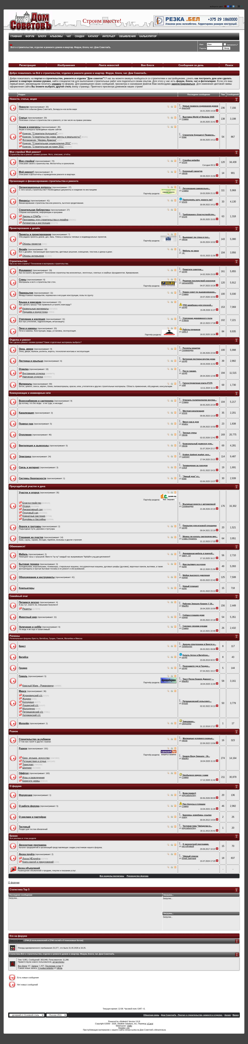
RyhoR (185, 703)
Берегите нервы (31, 780)
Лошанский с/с (30, 705)
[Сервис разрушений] (168, 285)
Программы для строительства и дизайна (45, 219)
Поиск (229, 65)
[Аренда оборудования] (168, 682)
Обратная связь (151, 1015)
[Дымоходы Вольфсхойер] (169, 334)
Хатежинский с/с (31, 715)
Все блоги (147, 65)
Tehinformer (187, 646)
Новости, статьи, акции (23, 99)
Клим (184, 137)
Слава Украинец (189, 539)
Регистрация (27, 65)
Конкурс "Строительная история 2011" (43, 146)
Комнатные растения (33, 516)
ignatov (185, 424)
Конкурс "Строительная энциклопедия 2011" (46, 143)
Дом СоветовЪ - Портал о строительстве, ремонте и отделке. (192, 1015)
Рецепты (27, 608)
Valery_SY (186, 555)
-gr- (183, 253)
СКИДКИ (79, 36)
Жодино (26, 698)
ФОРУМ (29, 36)
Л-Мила (185, 320)
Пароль (202, 48)
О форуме (15, 786)
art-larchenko (58, 962)
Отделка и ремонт (20, 339)
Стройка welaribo (46, 968)
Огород (26, 506)
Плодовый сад (30, 512)
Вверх (236, 1015)
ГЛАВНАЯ (16, 36)
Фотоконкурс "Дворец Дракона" (39, 140)
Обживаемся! (17, 546)
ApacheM (186, 108)
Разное (14, 731)
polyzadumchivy (189, 795)
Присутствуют (16, 940)
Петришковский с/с (32, 712)
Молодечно (28, 708)
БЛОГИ (42, 36)
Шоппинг (27, 767)
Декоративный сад (32, 509)
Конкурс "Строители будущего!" (40, 133)
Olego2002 (186, 724)
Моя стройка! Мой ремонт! (25, 152)
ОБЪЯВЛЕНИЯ (127, 36)
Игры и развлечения (33, 777)
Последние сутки (53, 966)
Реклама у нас (124, 1028)
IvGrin (184, 162)
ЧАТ (68, 36)
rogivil (184, 468)
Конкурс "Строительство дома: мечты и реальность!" (51, 136)
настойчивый (188, 846)
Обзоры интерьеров (33, 255)
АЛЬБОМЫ (56, 36)
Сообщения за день (191, 65)
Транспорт (28, 764)
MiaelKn (185, 606)
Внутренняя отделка (33, 373)
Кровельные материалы (35, 308)
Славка (185, 119)
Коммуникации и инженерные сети (30, 393)
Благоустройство (31, 503)
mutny (184, 817)
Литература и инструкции (36, 223)
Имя (201, 44)
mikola (184, 173)
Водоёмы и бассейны (34, 519)
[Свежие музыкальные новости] (168, 754)
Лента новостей (109, 65)
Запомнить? (232, 45)
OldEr (129, 1026)
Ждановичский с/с (32, 695)
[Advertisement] (124, 996)
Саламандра (187, 350)
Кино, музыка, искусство (36, 758)
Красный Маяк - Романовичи (38, 685)
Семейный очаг (19, 596)
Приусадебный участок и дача (27, 486)
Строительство (18, 261)
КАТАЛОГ (93, 36)
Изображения (66, 65)
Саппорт (186, 457)
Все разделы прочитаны (112, 876)
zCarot (150, 1024)
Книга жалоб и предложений (38, 862)
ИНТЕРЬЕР (108, 36)
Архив (227, 1015)
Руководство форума (137, 876)
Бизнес (14, 835)
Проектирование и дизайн (25, 228)
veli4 (184, 385)
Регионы (15, 636)
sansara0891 (187, 283)
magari (185, 577)
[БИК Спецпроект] (168, 240)
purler (184, 566)
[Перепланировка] (168, 193)
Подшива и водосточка (35, 312)
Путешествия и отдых (34, 761)
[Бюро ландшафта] (168, 499)
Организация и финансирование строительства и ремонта (44, 181)
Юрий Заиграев (189, 858)
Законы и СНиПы (31, 216)
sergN (184, 272)
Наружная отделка (32, 376)
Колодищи (28, 702)
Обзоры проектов (31, 243)
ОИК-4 (185, 332)
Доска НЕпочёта (31, 858)
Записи (34, 966)
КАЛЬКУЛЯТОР (148, 36)
